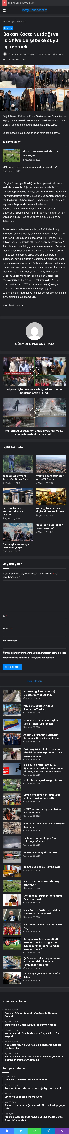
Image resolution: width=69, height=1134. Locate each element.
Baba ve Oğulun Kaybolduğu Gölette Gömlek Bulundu (39, 693)
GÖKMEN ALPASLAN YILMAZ (21, 54)
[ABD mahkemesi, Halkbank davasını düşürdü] (18, 496)
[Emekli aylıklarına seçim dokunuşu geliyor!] (18, 532)
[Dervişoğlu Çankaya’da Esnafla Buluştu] (12, 978)
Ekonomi (21, 21)
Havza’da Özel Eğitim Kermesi (40, 852)
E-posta (7, 628)
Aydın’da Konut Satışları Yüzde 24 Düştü (50, 477)
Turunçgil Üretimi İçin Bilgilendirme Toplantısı (50, 510)
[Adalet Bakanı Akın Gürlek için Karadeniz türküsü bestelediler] (12, 739)
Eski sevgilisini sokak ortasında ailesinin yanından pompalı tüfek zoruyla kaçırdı (42, 753)
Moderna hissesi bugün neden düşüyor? (49, 526)
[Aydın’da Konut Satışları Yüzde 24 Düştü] (51, 464)
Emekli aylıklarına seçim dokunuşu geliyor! (16, 545)
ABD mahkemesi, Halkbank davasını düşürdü (13, 511)
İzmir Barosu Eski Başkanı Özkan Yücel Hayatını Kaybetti (42, 912)
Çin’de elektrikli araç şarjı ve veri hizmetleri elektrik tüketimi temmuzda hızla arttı (42, 961)
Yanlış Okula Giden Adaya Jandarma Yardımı (38, 707)
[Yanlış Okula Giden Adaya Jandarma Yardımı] (12, 710)
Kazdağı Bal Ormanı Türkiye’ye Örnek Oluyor (16, 477)
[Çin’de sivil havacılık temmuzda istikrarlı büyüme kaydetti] (12, 799)
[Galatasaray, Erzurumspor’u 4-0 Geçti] (12, 929)
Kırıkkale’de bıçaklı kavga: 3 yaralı (43, 780)
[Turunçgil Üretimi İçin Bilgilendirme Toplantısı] (51, 496)
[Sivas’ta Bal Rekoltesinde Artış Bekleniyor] (11, 155)
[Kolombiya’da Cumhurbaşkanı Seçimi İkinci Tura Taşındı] (12, 725)
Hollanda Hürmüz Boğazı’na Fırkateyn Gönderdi (39, 839)
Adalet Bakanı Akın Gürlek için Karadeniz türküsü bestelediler (41, 736)
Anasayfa (10, 21)
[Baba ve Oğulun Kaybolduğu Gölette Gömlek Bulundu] (12, 696)
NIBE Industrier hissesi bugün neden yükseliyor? (30, 167)
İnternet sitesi (10, 640)
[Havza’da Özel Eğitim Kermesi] (12, 857)
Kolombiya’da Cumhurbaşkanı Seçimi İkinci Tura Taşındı (35, 2)
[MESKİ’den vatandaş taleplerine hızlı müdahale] (12, 814)
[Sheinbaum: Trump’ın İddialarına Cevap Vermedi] (12, 900)
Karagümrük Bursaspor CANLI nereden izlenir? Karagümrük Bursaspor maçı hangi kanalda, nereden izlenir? (41, 944)
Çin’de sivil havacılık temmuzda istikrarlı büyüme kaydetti (41, 796)
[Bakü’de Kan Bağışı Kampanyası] (12, 871)
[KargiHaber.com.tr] (34, 10)
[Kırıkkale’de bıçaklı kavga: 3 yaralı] (12, 785)
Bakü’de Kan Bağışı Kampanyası (42, 867)
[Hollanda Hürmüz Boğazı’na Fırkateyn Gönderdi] (12, 842)
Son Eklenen (34, 681)
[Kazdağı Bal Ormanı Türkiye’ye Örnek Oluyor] (18, 464)
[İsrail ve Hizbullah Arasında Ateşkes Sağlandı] (12, 828)
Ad (5, 616)
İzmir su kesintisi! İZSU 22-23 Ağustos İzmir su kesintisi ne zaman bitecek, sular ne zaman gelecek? (44, 768)
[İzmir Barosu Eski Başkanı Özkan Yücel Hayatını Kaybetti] (12, 915)
